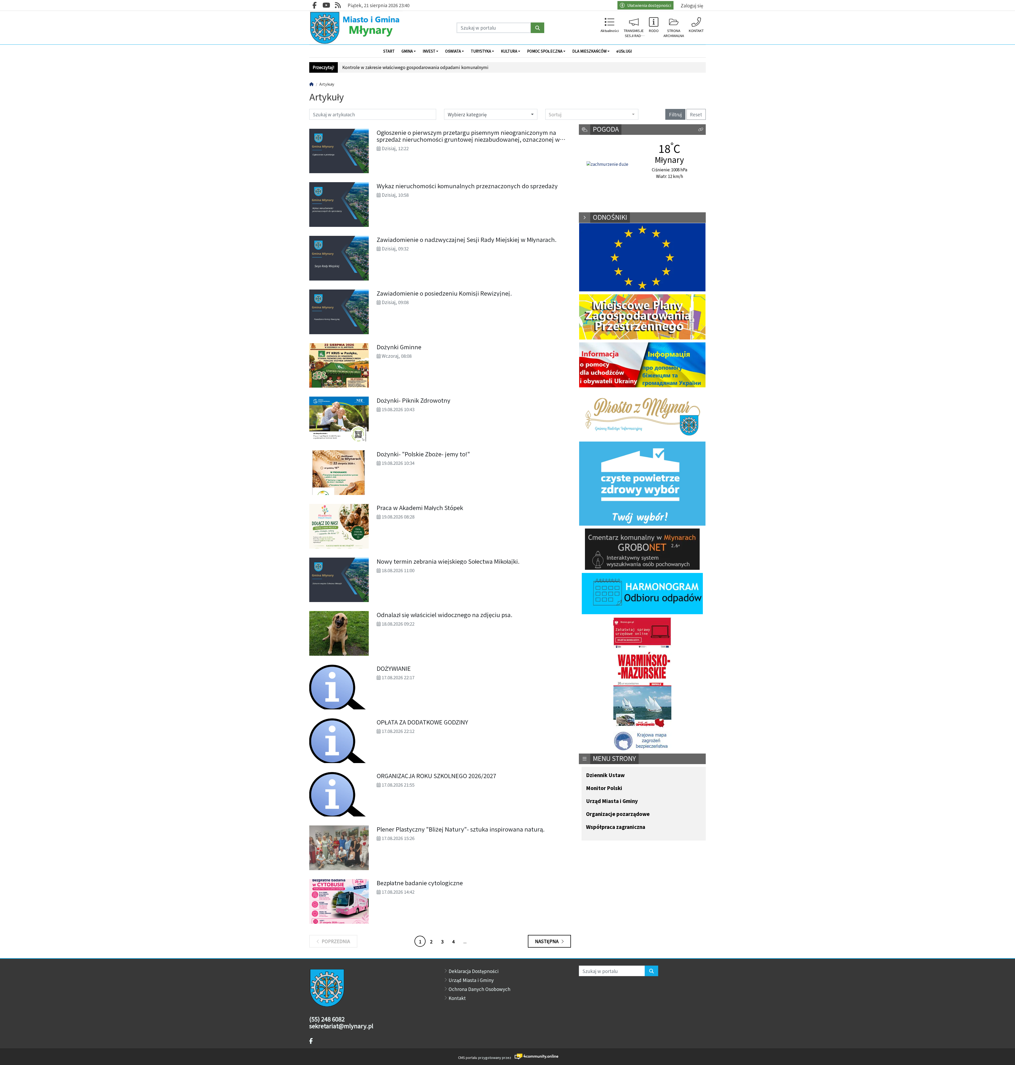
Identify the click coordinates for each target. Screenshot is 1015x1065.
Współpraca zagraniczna (615, 827)
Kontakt (457, 998)
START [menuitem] (389, 51)
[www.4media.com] (535, 1056)
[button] (701, 129)
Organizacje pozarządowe (618, 814)
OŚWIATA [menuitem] (453, 51)
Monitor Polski (604, 788)
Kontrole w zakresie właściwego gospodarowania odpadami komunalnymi (415, 67)
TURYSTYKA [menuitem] (481, 51)
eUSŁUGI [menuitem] (624, 51)
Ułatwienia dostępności (649, 5)
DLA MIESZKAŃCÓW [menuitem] (589, 51)
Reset (696, 114)
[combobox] (592, 114)
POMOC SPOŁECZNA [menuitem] (544, 51)
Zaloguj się (692, 5)
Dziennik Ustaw (605, 775)
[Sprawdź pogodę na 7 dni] (607, 164)
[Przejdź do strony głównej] (356, 27)
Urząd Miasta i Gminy (612, 801)
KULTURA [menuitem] (509, 51)
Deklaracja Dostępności (474, 971)
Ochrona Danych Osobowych (479, 989)
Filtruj (675, 114)
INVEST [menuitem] (429, 51)
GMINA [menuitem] (407, 51)
